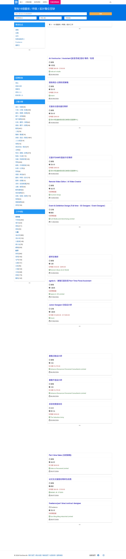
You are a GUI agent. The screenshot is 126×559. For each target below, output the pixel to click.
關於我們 (31, 555)
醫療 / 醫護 (19, 134)
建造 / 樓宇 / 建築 (21, 125)
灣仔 (17, 223)
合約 (17, 36)
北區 (17, 266)
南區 (17, 229)
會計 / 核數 (19, 107)
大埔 (17, 269)
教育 (17, 128)
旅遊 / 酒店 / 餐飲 (21, 138)
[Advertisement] (80, 41)
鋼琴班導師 (53, 257)
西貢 (17, 275)
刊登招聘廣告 (54, 2)
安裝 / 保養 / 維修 (21, 196)
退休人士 (18, 92)
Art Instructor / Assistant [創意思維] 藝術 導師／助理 (71, 58)
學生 (17, 83)
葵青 (17, 254)
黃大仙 (17, 244)
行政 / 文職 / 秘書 (21, 110)
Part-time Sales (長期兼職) (60, 455)
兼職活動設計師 (55, 356)
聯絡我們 (45, 555)
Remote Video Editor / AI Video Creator (65, 182)
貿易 (17, 171)
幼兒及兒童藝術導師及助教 (60, 479)
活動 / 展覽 (19, 187)
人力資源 (18, 141)
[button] (110, 2)
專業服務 (18, 202)
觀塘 (17, 247)
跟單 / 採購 (19, 180)
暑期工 (17, 45)
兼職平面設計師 (55, 380)
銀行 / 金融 (19, 116)
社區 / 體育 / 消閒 (21, 122)
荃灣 (17, 257)
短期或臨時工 (20, 39)
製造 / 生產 (19, 156)
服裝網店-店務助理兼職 (58, 82)
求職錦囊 (28, 2)
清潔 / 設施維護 (20, 184)
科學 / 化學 (19, 168)
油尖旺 (17, 235)
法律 (17, 150)
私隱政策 (52, 555)
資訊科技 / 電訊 (20, 147)
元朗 (17, 263)
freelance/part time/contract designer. (65, 503)
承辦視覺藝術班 (55, 404)
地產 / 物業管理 (20, 159)
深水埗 (17, 238)
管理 (17, 199)
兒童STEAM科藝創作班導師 (60, 157)
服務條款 (59, 555)
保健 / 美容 (19, 174)
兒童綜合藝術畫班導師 (58, 106)
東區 (17, 226)
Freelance (18, 42)
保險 (17, 144)
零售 (17, 162)
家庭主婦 (18, 86)
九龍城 (17, 241)
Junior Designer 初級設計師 (60, 305)
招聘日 (45, 2)
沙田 (17, 272)
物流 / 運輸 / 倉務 (21, 153)
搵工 (21, 2)
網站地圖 (38, 555)
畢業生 (17, 89)
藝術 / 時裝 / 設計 (21, 177)
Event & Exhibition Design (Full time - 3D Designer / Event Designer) (77, 206)
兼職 (17, 30)
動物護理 (18, 190)
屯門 (17, 260)
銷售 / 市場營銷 (20, 165)
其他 (17, 205)
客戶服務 (18, 119)
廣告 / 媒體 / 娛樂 (21, 113)
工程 (17, 131)
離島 (17, 278)
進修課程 (37, 2)
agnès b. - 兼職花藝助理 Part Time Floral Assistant (70, 281)
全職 (17, 33)
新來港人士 (19, 95)
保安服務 (18, 193)
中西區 (17, 220)
